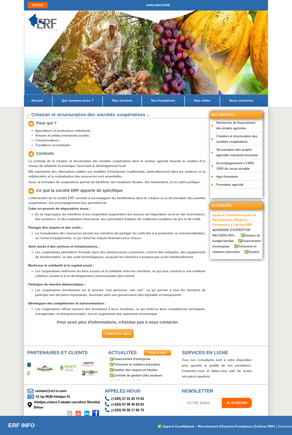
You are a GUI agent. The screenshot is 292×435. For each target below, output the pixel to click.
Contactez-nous (118, 333)
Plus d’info (157, 352)
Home (37, 5)
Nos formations (163, 100)
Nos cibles (202, 100)
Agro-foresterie (227, 176)
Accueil (37, 100)
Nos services (122, 100)
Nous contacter (241, 100)
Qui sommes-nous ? (77, 100)
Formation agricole (229, 184)
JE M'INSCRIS (236, 403)
